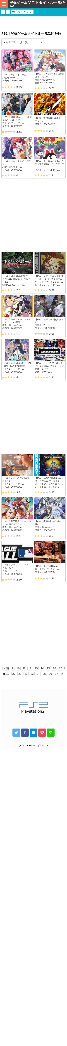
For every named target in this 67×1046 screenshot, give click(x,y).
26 (50, 673)
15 (48, 668)
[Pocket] (42, 733)
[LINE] (51, 733)
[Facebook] (25, 733)
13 (36, 668)
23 (32, 673)
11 (24, 668)
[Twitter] (16, 733)
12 (29, 668)
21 (20, 673)
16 (54, 668)
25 (44, 673)
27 (56, 673)
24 (38, 673)
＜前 (6, 668)
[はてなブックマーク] (33, 733)
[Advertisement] (33, 22)
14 (42, 668)
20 (13, 673)
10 (18, 668)
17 (60, 668)
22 (26, 673)
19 (7, 673)
